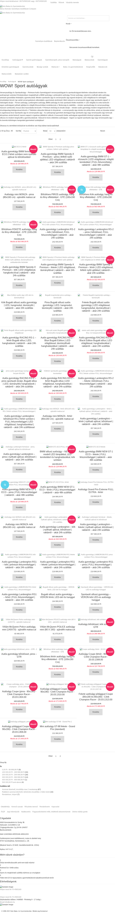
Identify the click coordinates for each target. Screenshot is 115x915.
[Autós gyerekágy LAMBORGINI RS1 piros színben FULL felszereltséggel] (96, 555)
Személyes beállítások (43, 41)
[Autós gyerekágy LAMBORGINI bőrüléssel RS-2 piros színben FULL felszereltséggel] (96, 223)
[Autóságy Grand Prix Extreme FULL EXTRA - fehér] (96, 483)
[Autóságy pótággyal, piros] (19, 721)
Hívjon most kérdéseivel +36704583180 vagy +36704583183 (23, 1)
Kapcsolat (55, 807)
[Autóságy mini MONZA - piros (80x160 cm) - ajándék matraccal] (19, 188)
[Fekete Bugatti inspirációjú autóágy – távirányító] (96, 296)
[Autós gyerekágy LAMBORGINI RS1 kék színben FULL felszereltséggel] (19, 555)
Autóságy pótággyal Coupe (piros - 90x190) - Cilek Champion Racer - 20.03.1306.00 (19, 729)
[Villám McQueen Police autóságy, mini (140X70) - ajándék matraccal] (19, 620)
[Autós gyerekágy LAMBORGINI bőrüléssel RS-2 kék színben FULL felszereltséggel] (57, 223)
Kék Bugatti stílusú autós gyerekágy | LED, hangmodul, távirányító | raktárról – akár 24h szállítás (19, 305)
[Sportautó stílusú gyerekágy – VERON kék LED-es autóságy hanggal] (96, 588)
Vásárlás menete (72, 3)
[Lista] (113, 131)
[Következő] (64, 139)
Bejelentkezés (59, 41)
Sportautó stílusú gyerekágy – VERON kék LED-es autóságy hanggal (96, 597)
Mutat (45, 131)
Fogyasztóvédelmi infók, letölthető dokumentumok (51, 812)
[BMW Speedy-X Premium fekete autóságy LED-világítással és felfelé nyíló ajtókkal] (57, 258)
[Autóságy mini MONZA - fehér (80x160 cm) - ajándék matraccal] (57, 410)
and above (11, 782)
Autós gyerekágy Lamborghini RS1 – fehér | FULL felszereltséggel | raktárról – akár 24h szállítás (19, 597)
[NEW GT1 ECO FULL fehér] (57, 482)
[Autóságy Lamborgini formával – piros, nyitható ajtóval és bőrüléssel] (19, 448)
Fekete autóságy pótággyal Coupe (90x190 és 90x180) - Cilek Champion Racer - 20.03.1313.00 (96, 697)
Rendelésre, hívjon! (9, 794)
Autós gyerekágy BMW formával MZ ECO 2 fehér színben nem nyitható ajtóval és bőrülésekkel (19, 154)
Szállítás (53, 3)
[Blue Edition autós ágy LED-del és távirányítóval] (19, 296)
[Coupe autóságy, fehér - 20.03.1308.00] (96, 649)
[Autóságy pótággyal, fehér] (57, 684)
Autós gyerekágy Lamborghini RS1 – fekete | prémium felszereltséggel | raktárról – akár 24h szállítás (57, 565)
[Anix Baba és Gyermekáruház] (12, 6)
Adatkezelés (26, 812)
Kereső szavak (17, 807)
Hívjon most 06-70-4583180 (10, 897)
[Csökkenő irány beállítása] (39, 131)
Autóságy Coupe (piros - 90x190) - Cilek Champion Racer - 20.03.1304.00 (19, 694)
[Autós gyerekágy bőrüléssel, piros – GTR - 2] (19, 649)
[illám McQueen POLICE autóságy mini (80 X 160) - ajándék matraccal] (57, 620)
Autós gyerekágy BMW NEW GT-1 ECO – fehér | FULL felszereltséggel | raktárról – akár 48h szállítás (57, 490)
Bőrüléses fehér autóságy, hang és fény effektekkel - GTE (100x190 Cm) (57, 659)
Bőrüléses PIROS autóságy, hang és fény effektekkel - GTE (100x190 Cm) (57, 197)
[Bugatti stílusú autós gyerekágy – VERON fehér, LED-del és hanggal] (57, 588)
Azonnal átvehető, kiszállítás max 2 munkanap (20, 789)
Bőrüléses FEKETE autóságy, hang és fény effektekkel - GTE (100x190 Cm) (19, 232)
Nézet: (102, 131)
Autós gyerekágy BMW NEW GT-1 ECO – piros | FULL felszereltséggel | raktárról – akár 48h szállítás (19, 492)
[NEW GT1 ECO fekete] (96, 447)
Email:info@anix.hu (7, 902)
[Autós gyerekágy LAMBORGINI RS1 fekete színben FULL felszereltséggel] (57, 555)
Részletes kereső (31, 807)
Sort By (18, 131)
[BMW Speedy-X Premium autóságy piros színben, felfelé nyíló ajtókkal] (57, 148)
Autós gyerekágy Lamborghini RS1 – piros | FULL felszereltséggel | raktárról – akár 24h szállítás (95, 565)
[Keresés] (106, 18)
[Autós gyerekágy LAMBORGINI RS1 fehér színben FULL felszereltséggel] (19, 588)
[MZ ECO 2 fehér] (19, 146)
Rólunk (61, 3)
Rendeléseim (45, 807)
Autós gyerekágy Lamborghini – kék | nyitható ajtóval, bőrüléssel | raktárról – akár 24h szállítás (57, 530)
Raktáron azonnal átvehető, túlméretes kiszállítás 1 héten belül (26, 792)
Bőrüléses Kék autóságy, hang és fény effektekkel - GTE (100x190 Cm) (95, 197)
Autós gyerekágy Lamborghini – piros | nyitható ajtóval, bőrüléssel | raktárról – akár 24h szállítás (19, 457)
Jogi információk (13, 812)
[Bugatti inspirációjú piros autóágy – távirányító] (57, 296)
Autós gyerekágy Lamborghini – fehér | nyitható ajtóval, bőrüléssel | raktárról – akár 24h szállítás (96, 421)
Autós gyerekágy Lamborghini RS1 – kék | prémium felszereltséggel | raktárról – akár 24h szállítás (19, 565)
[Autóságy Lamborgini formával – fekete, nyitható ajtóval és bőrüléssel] (96, 518)
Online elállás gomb (80, 812)
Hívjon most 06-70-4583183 (10, 889)
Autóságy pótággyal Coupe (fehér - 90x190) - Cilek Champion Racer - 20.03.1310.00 (57, 692)
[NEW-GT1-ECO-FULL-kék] (57, 447)
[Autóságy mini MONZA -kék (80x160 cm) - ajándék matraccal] (19, 518)
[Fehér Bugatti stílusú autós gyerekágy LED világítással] (19, 331)
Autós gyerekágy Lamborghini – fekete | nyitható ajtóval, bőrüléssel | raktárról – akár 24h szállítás (95, 527)
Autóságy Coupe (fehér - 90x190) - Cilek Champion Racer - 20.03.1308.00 (96, 657)
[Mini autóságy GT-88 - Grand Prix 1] (57, 721)
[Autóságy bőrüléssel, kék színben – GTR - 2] (96, 619)
